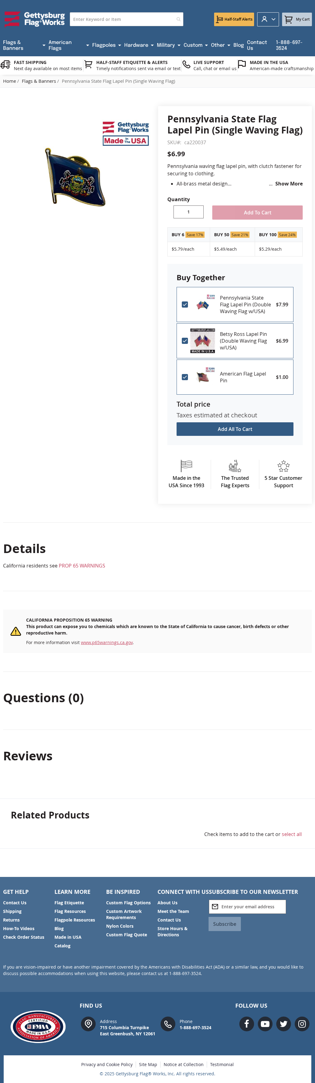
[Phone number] (168, 1023)
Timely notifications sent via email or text (138, 68)
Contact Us (14, 903)
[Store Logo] (35, 19)
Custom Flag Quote (126, 935)
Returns (11, 920)
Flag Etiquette (69, 903)
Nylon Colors (120, 926)
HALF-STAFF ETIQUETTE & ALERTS (132, 62)
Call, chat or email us (215, 68)
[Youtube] (265, 1024)
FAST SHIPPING (30, 62)
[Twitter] (283, 1024)
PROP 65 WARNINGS (82, 565)
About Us (167, 903)
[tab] (157, 548)
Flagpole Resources (74, 920)
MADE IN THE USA (269, 62)
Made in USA (68, 937)
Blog (59, 928)
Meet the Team (173, 911)
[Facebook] (246, 1024)
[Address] (88, 1023)
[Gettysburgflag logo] (41, 1026)
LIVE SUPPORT (208, 62)
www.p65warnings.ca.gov (107, 642)
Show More (289, 183)
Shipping (12, 911)
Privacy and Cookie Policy (107, 1064)
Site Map (148, 1064)
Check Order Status (23, 937)
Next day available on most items (48, 68)
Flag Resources (70, 911)
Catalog (62, 946)
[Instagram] (302, 1024)
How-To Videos (18, 928)
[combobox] (126, 19)
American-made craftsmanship (282, 68)
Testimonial (222, 1064)
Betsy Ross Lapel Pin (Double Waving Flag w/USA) (243, 341)
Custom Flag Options (128, 903)
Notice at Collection (184, 1064)
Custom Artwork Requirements (124, 914)
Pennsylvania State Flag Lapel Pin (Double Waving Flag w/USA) (245, 304)
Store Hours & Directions (173, 932)
